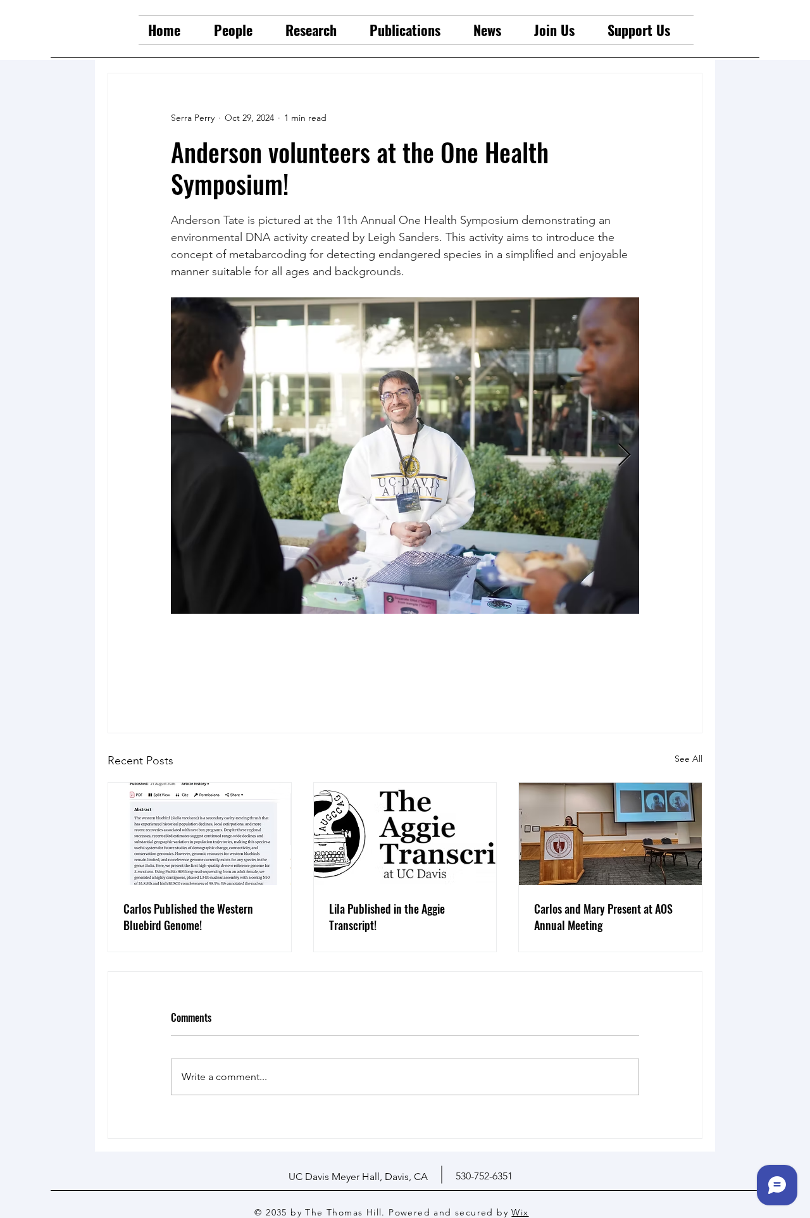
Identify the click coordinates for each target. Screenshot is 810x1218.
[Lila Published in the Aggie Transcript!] (405, 834)
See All (688, 758)
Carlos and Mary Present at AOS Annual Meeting (603, 916)
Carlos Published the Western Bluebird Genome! (188, 916)
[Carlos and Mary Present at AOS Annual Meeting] (610, 834)
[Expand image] (405, 455)
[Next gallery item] (624, 456)
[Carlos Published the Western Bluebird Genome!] (199, 834)
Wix (519, 1212)
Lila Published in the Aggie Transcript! (387, 916)
